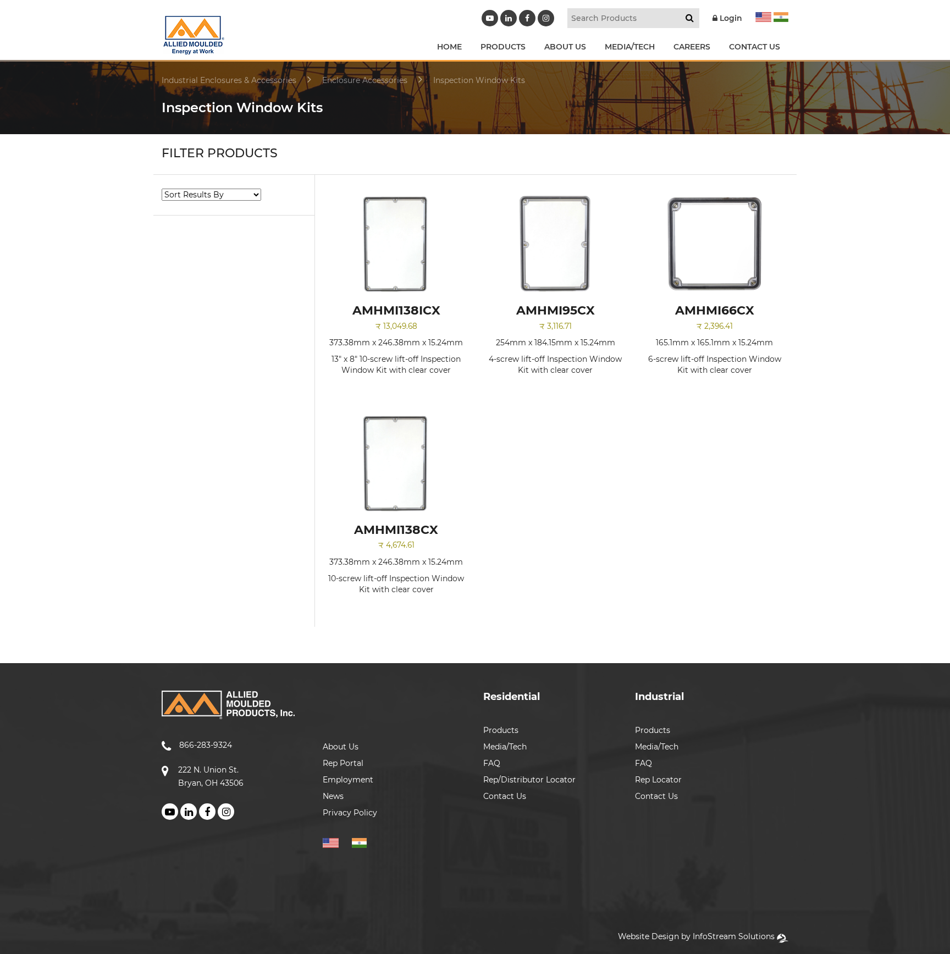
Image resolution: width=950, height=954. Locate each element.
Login (729, 18)
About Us (340, 747)
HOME (449, 47)
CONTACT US (754, 47)
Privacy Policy (350, 813)
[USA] (763, 15)
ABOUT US (565, 47)
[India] (779, 15)
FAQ (491, 763)
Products (500, 730)
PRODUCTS (503, 47)
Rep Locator (658, 780)
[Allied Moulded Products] (193, 47)
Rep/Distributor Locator (529, 780)
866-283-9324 (205, 745)
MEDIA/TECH (630, 47)
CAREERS (691, 47)
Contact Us (504, 796)
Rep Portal (343, 763)
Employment (348, 780)
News (333, 796)
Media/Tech (505, 747)
